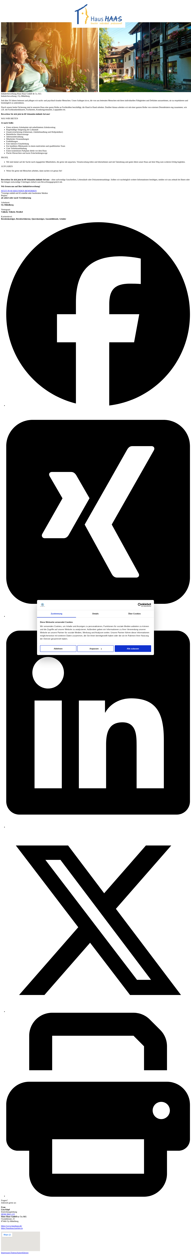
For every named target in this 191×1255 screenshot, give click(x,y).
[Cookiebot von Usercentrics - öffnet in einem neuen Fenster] (139, 605)
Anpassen (94, 649)
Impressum (6, 1253)
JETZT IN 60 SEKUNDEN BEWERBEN (19, 191)
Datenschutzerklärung (19, 1253)
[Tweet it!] (98, 1011)
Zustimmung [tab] (56, 613)
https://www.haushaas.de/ (11, 1226)
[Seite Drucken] (98, 1196)
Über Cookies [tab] (134, 613)
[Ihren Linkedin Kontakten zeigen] (98, 827)
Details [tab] (95, 613)
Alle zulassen (133, 649)
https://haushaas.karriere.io (12, 1228)
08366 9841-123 (8, 1214)
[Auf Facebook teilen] (98, 405)
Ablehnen (58, 649)
